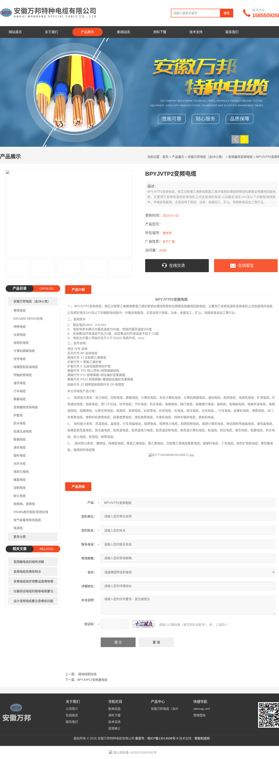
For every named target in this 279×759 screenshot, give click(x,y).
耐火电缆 (20, 496)
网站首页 (15, 32)
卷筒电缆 (20, 310)
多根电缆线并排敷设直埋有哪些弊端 (36, 581)
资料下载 (159, 32)
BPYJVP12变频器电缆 (92, 679)
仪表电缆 (20, 334)
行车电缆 (20, 391)
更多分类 (20, 536)
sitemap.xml (201, 708)
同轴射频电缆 (23, 375)
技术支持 (195, 32)
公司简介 (72, 708)
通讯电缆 (20, 383)
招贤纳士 (114, 728)
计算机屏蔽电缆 (24, 351)
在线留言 (246, 265)
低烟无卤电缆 (23, 431)
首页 (165, 157)
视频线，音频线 (24, 504)
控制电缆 (20, 487)
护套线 (18, 415)
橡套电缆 (20, 479)
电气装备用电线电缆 (27, 520)
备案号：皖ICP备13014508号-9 (156, 738)
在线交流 (177, 265)
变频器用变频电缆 (240, 157)
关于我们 (51, 32)
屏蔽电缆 (20, 399)
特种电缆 (20, 326)
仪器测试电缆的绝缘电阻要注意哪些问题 (36, 591)
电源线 (18, 528)
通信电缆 (20, 447)
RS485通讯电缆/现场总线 (31, 512)
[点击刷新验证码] (144, 624)
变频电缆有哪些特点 (27, 571)
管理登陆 (199, 715)
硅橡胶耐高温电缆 (26, 367)
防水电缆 (20, 423)
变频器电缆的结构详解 (29, 561)
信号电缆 (20, 359)
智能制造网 (202, 738)
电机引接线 (21, 471)
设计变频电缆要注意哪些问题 (33, 601)
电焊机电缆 (21, 342)
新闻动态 (123, 32)
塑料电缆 (20, 455)
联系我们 (231, 32)
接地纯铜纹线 (87, 674)
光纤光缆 (20, 463)
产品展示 (87, 32)
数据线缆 (20, 439)
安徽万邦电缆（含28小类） (206, 157)
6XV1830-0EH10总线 (28, 318)
